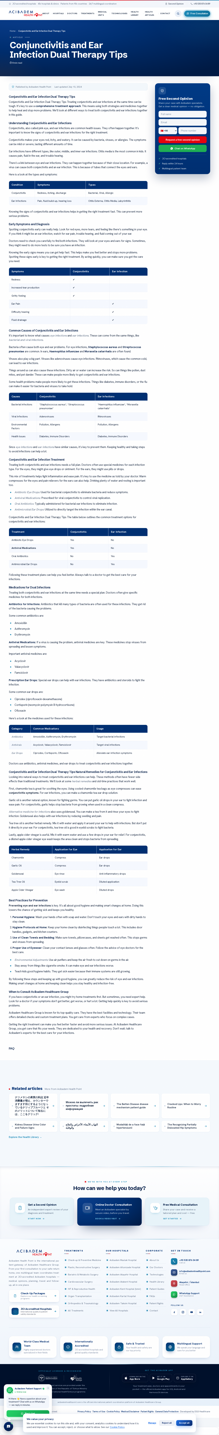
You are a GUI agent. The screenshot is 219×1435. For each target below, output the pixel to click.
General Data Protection (167, 1411)
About (45, 13)
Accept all (184, 1422)
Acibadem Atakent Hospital (123, 1281)
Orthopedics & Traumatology (83, 1303)
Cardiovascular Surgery (80, 1281)
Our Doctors (156, 1267)
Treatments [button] (73, 1251)
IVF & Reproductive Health (81, 1288)
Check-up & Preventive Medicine (84, 1260)
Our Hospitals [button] (117, 1251)
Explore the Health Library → (25, 1137)
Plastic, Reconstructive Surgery (84, 1267)
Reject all (167, 1422)
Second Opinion (176, 3)
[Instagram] (183, 1312)
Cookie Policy (113, 1411)
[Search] (178, 13)
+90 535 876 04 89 (202, 3)
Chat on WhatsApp (185, 148)
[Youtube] (191, 1312)
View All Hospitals (119, 1310)
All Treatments (75, 1310)
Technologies (119, 13)
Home (13, 31)
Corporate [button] (154, 1251)
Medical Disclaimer (130, 1411)
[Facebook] (174, 1312)
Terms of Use (98, 1411)
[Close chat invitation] (48, 1388)
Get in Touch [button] (181, 1251)
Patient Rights (156, 1303)
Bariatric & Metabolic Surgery (83, 1274)
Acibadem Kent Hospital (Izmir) (125, 1288)
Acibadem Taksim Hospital (123, 1303)
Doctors (72, 13)
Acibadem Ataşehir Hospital (124, 1274)
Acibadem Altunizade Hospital (125, 1267)
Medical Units (102, 13)
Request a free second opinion (183, 139)
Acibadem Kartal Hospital (123, 1296)
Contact (165, 13)
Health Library (135, 13)
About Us (154, 1260)
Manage (152, 1422)
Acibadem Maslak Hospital (123, 1260)
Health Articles (149, 13)
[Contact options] (8, 1426)
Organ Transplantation (80, 1296)
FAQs (152, 1296)
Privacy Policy (84, 1411)
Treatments (87, 13)
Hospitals (58, 13)
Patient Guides (157, 1288)
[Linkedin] (200, 1312)
